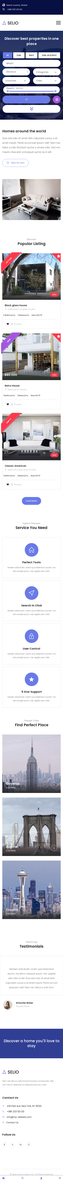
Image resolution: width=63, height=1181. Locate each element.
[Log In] (41, 1178)
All (7, 55)
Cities (39, 80)
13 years (17, 324)
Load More (31, 500)
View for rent (17, 162)
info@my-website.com (19, 1117)
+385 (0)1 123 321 (15, 1111)
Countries (10, 80)
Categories (42, 72)
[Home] (3, 1178)
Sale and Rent (49, 55)
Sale (19, 55)
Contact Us (12, 1122)
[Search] (22, 1178)
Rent (31, 55)
